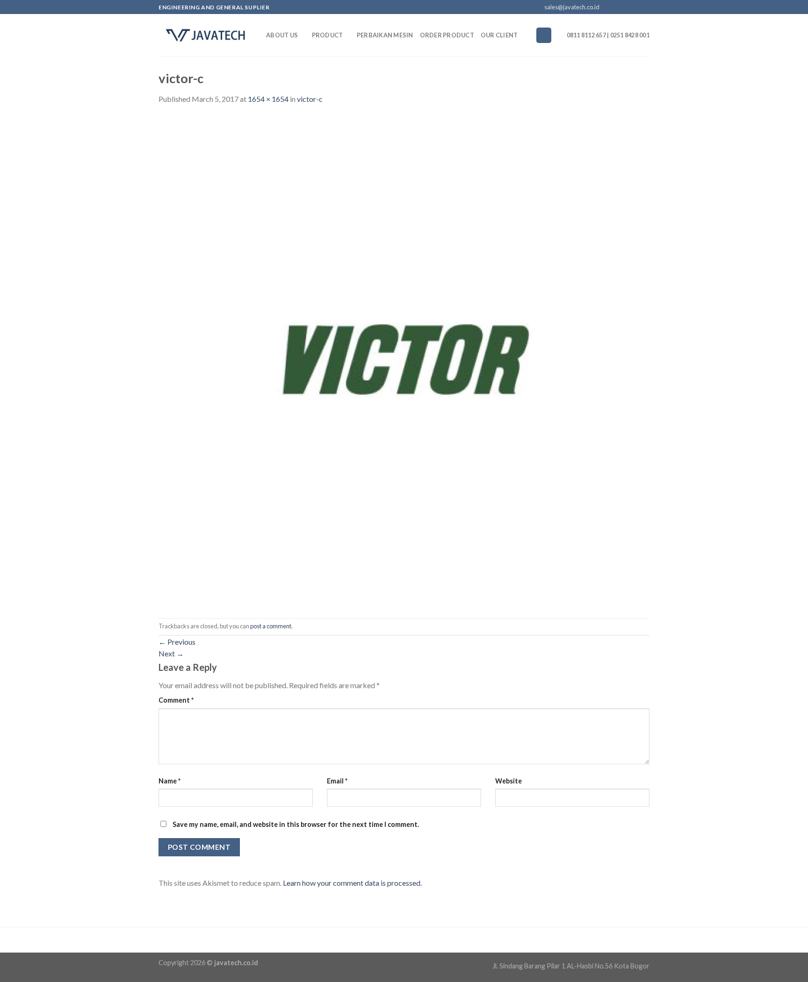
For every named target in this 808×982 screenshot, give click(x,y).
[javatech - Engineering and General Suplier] (205, 35)
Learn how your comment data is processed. (352, 882)
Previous (177, 641)
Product (327, 35)
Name (169, 781)
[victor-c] (404, 360)
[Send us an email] (636, 7)
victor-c (310, 98)
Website (508, 781)
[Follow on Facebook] (609, 7)
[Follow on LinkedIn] (645, 7)
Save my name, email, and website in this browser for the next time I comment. (296, 824)
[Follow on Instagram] (618, 7)
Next (171, 653)
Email (337, 781)
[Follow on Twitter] (627, 7)
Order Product (447, 35)
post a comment (270, 626)
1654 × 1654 (268, 98)
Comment (176, 700)
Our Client (499, 35)
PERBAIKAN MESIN (385, 35)
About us (282, 35)
